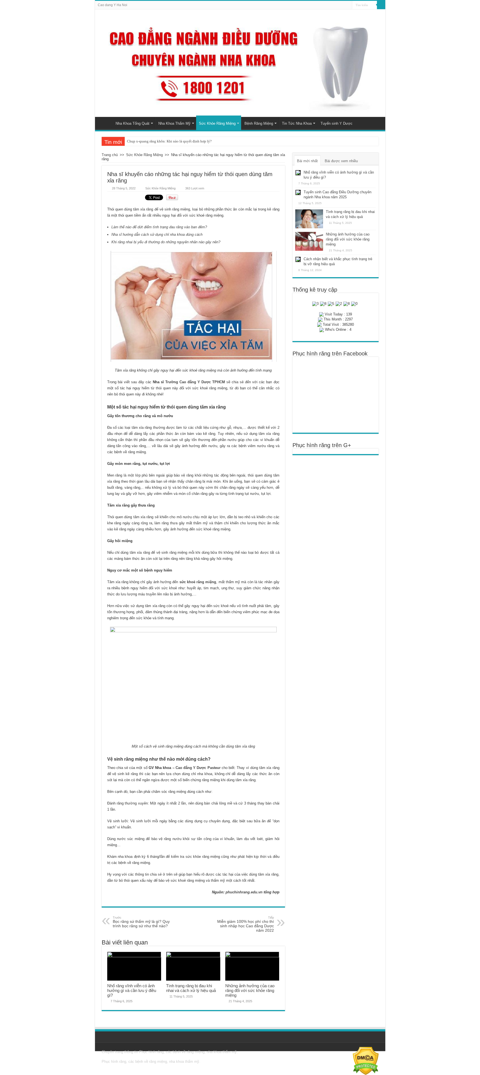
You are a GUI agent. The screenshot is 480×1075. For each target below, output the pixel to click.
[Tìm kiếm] (381, 5)
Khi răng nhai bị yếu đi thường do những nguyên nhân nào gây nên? (165, 242)
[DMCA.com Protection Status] (366, 1061)
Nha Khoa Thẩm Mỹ (174, 123)
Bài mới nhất (307, 161)
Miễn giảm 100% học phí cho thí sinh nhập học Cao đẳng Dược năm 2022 (245, 924)
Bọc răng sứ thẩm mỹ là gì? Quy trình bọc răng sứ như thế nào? (141, 922)
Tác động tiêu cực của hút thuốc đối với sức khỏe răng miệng (173, 141)
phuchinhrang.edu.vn (244, 892)
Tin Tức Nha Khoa (297, 123)
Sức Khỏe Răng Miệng (217, 123)
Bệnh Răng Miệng (258, 123)
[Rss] (348, 5)
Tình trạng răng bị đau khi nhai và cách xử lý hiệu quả (191, 988)
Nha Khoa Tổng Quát (132, 123)
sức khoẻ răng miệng (197, 582)
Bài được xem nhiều (341, 161)
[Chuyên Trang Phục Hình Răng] (240, 63)
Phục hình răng (151, 1052)
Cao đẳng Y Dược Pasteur (198, 768)
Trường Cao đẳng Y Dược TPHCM (195, 382)
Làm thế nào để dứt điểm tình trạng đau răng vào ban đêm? (159, 227)
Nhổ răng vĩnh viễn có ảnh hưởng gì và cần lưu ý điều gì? (131, 990)
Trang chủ (105, 123)
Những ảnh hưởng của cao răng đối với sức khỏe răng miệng (249, 990)
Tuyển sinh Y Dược (336, 123)
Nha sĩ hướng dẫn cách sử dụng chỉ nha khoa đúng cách (156, 234)
